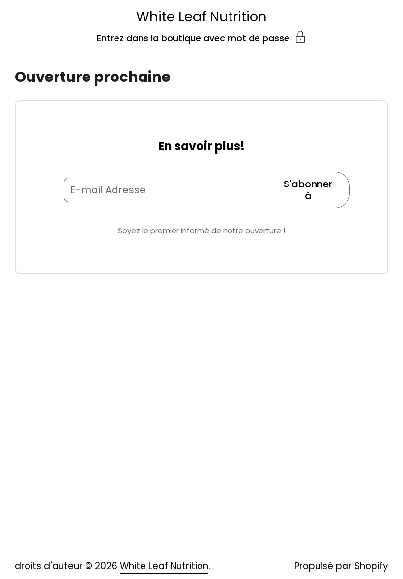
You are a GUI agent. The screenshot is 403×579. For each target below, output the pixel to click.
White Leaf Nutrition (201, 16)
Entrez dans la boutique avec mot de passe (193, 37)
